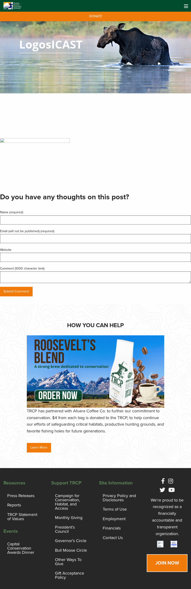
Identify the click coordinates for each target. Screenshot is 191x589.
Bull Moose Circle (71, 550)
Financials (112, 528)
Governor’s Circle (70, 540)
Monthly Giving (68, 517)
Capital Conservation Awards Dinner (20, 548)
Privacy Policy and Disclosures (119, 497)
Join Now (167, 563)
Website (5, 250)
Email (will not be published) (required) (27, 231)
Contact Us (113, 537)
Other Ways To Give (68, 561)
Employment (114, 518)
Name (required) (11, 212)
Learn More (38, 447)
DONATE (95, 16)
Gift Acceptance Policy (69, 575)
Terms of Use (115, 509)
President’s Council (65, 529)
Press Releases (20, 495)
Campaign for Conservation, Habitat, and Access (67, 502)
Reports (14, 505)
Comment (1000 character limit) (22, 268)
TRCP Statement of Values (22, 516)
